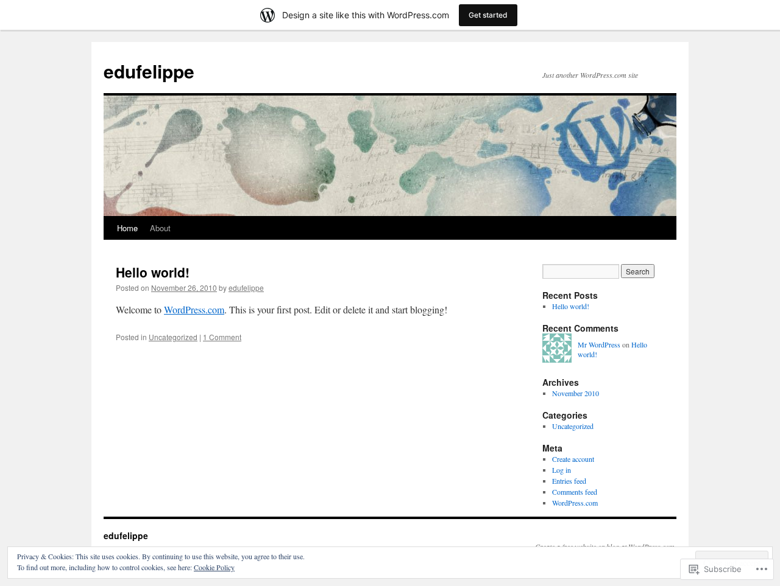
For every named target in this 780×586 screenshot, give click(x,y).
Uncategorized (173, 337)
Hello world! (153, 272)
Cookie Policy (214, 567)
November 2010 (575, 393)
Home (127, 228)
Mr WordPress (599, 344)
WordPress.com (194, 309)
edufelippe (149, 71)
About (160, 228)
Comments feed (574, 492)
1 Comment (222, 337)
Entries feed (569, 481)
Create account (573, 459)
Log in (561, 470)
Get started (488, 14)
